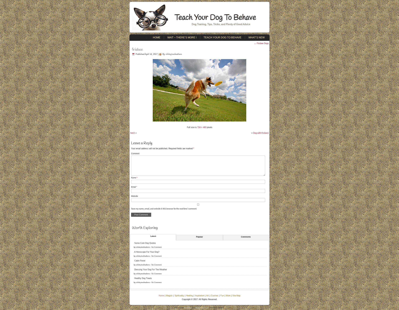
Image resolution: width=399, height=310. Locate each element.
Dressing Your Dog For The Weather (150, 269)
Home (156, 37)
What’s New (256, 37)
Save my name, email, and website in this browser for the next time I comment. (164, 209)
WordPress (188, 307)
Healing (189, 296)
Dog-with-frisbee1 (261, 133)
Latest (153, 236)
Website (134, 196)
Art (207, 296)
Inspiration (199, 296)
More (228, 296)
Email (134, 187)
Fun (222, 296)
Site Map (236, 296)
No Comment (156, 247)
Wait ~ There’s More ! (182, 37)
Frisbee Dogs (261, 43)
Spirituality (179, 296)
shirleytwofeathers (174, 54)
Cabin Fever (139, 260)
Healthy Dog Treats (143, 278)
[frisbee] (199, 122)
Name (134, 178)
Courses (214, 296)
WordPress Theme (202, 307)
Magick (169, 296)
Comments (246, 237)
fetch (132, 133)
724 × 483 (201, 127)
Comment (135, 154)
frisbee (137, 49)
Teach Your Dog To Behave (215, 18)
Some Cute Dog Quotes (145, 243)
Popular (199, 237)
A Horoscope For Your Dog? (146, 252)
